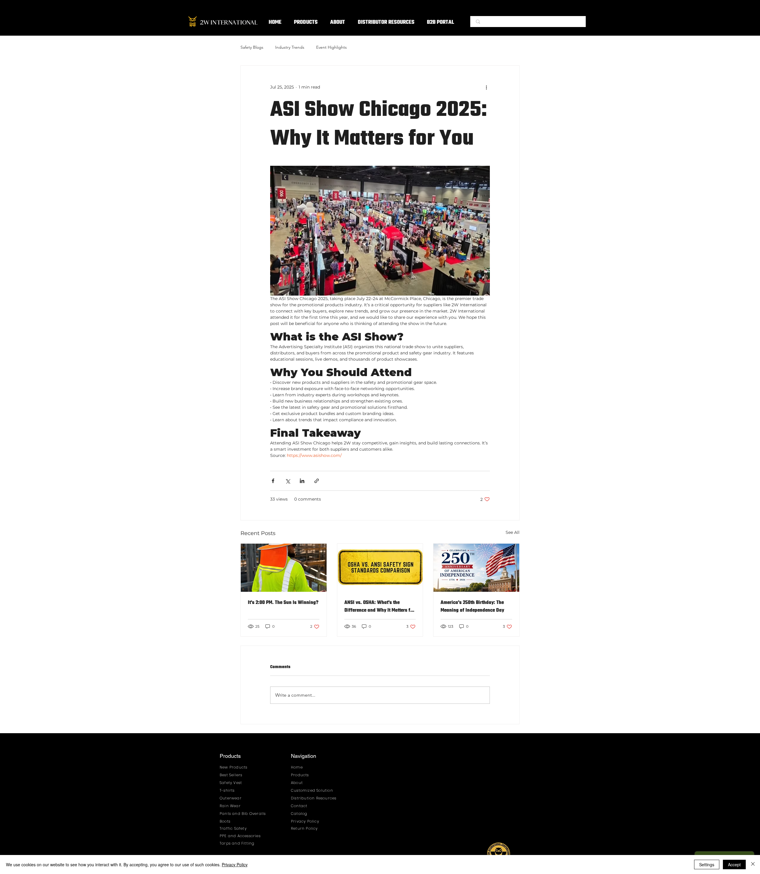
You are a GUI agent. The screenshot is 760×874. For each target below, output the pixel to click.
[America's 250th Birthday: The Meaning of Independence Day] (476, 568)
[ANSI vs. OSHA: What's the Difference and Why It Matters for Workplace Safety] (380, 568)
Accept (734, 864)
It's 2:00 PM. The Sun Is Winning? (283, 603)
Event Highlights (331, 47)
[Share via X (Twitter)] (287, 481)
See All (513, 532)
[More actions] (486, 87)
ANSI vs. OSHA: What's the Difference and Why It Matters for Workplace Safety (379, 606)
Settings (706, 864)
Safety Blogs (251, 47)
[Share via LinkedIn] (302, 481)
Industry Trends (289, 47)
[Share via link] (316, 481)
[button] (306, 22)
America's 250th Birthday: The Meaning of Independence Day (472, 606)
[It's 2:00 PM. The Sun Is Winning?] (284, 568)
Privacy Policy (235, 864)
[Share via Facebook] (273, 481)
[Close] (752, 864)
